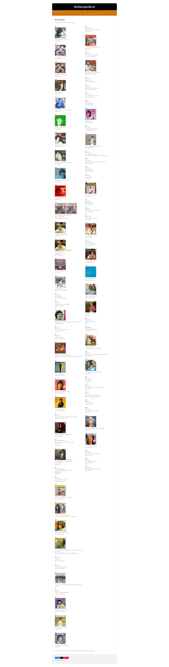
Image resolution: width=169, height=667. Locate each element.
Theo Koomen (74, 553)
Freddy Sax (74, 516)
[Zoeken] (99, 14)
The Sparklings (72, 22)
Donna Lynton (92, 396)
